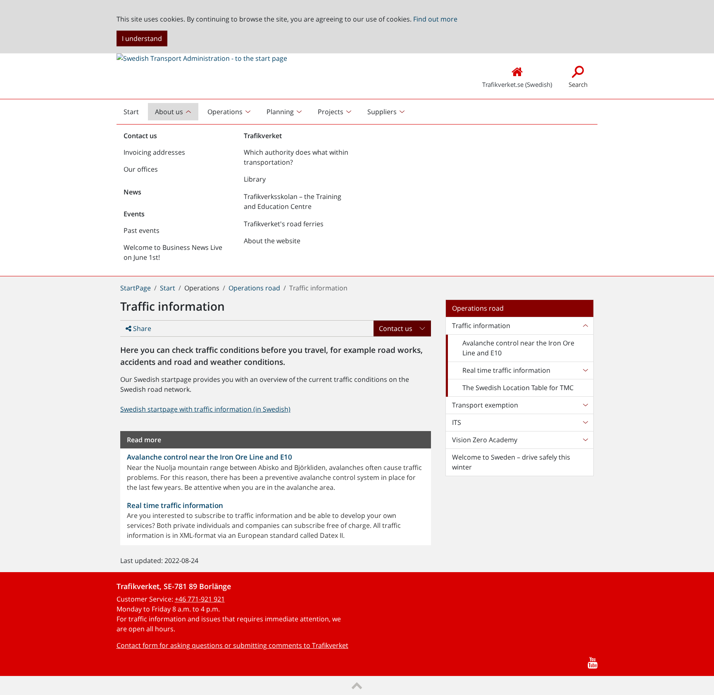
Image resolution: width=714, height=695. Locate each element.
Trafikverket (263, 135)
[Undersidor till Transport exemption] (585, 405)
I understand (142, 38)
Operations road (254, 287)
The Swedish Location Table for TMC (518, 387)
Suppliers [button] (382, 111)
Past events (141, 230)
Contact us (140, 135)
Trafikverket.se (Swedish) (517, 84)
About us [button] (169, 111)
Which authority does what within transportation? (296, 157)
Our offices (141, 169)
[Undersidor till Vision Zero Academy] (585, 439)
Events (134, 213)
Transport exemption (485, 405)
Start (134, 113)
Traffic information (481, 325)
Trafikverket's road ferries (284, 223)
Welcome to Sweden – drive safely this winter (511, 462)
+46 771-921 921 (200, 599)
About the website (272, 240)
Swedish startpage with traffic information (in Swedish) (205, 409)
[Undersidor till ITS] (585, 422)
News (132, 192)
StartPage (135, 287)
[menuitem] (174, 111)
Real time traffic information (506, 370)
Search (578, 84)
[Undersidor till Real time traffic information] (585, 370)
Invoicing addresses (154, 152)
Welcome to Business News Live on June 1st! (173, 252)
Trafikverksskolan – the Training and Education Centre (292, 201)
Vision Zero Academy (484, 439)
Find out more (435, 19)
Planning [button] (280, 111)
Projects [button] (330, 111)
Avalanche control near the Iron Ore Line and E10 (518, 347)
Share (141, 328)
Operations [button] (225, 111)
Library (255, 179)
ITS (456, 422)
